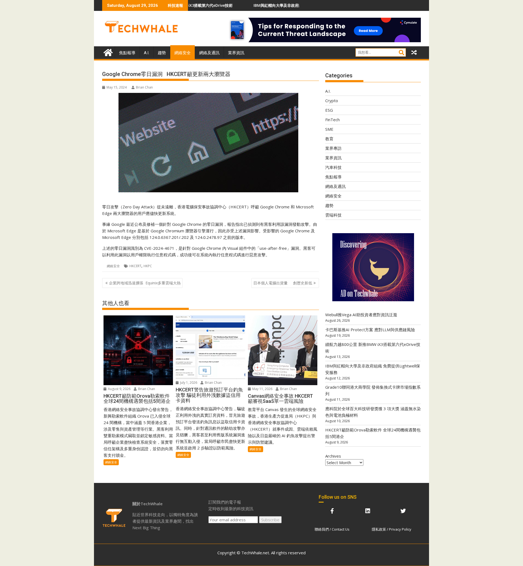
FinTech (332, 119)
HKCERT (135, 266)
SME (329, 129)
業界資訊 (236, 52)
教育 (329, 138)
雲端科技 (333, 215)
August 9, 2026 (118, 389)
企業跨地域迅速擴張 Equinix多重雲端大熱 (145, 282)
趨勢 (162, 52)
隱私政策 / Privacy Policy (391, 529)
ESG (329, 110)
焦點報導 (127, 52)
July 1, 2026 (188, 382)
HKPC (148, 266)
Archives (333, 456)
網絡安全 (182, 52)
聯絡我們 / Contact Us (332, 529)
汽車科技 (333, 167)
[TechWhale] (107, 52)
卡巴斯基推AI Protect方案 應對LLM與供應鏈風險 (370, 329)
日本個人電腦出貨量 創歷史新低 (282, 282)
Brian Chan (144, 87)
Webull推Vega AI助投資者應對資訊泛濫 (361, 314)
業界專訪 (333, 148)
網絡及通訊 (209, 52)
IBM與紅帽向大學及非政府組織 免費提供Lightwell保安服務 (271, 5)
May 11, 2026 (261, 389)
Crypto (331, 100)
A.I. (146, 52)
